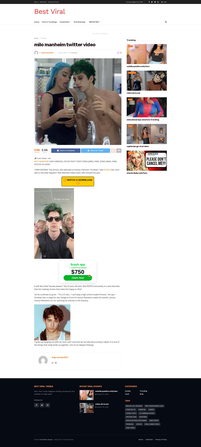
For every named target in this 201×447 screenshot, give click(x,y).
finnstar (142, 409)
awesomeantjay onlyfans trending (143, 120)
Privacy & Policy (53, 2)
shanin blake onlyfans (137, 173)
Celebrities (65, 22)
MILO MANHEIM (41, 161)
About (36, 2)
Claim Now (78, 278)
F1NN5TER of (131, 409)
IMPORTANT (94, 22)
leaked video (131, 413)
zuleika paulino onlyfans (138, 66)
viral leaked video (152, 424)
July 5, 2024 (62, 53)
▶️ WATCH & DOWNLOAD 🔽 (78, 181)
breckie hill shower (134, 406)
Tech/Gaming (79, 22)
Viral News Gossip (46, 439)
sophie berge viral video (138, 146)
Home (36, 22)
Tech (127, 394)
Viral (130, 46)
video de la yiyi (133, 93)
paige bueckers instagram (136, 420)
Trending (43, 38)
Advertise (43, 2)
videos (139, 424)
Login (165, 2)
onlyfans (143, 417)
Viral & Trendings (49, 22)
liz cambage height (146, 413)
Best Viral (49, 11)
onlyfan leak (131, 417)
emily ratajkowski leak (154, 406)
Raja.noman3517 (48, 53)
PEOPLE (107, 169)
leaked (151, 409)
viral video (130, 428)
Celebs (128, 391)
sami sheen (154, 420)
